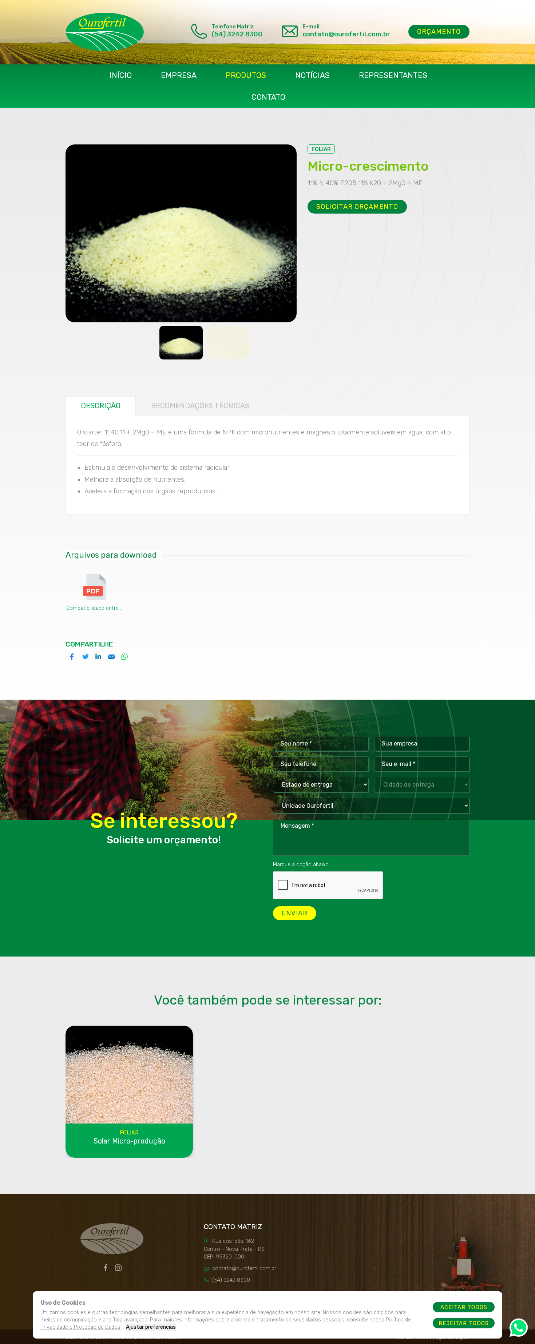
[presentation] (290, 233)
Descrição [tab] (100, 405)
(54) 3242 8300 (237, 34)
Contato (268, 97)
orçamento (439, 32)
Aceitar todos (463, 1307)
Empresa (179, 75)
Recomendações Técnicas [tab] (200, 405)
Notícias (312, 75)
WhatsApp (124, 657)
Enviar (295, 913)
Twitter (85, 657)
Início (121, 75)
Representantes (393, 75)
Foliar (321, 149)
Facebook (72, 657)
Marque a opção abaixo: (301, 865)
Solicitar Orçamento (357, 207)
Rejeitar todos (464, 1323)
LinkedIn (98, 657)
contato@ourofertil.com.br (346, 34)
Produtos (246, 75)
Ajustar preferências (151, 1327)
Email (111, 657)
